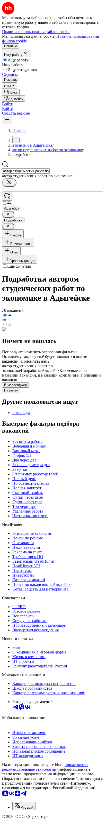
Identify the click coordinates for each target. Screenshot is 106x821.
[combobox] (26, 171)
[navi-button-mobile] (7, 120)
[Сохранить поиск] (7, 196)
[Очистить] (9, 182)
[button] (7, 104)
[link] (11, 92)
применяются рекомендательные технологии (45, 766)
